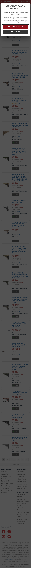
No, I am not (15, 32)
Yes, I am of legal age (15, 27)
